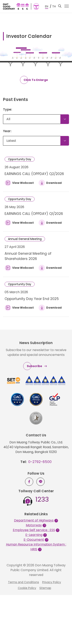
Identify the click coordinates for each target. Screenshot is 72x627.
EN (46, 6)
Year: (7, 131)
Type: (7, 109)
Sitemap (45, 588)
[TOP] (63, 615)
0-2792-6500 (40, 461)
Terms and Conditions (23, 582)
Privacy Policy (51, 582)
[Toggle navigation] (66, 6)
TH (54, 6)
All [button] (8, 119)
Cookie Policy (27, 588)
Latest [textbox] (11, 140)
